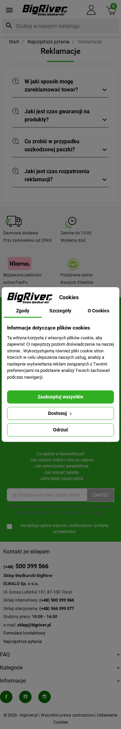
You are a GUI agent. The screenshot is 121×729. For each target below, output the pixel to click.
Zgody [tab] (22, 310)
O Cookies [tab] (98, 310)
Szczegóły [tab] (60, 310)
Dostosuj (58, 413)
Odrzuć (60, 429)
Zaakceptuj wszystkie (60, 396)
